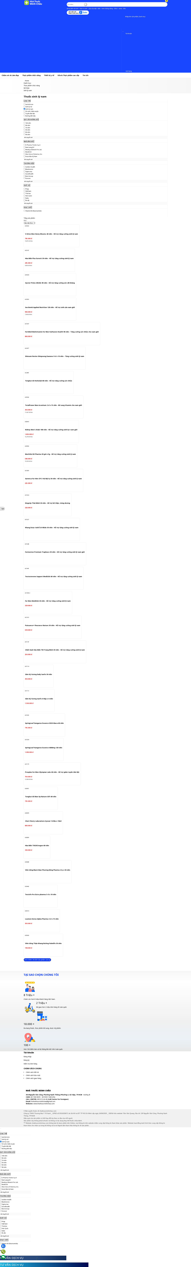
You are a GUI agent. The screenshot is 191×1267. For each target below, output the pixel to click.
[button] (123, 16)
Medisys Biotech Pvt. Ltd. (33, 150)
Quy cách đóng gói (31, 119)
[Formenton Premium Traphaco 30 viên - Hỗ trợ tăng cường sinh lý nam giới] (52, 546)
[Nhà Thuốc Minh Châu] (33, 5)
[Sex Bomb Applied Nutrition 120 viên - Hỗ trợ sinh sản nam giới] (47, 302)
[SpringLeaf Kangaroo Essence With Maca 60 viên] (42, 717)
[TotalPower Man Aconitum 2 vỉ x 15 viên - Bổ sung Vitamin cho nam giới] (51, 399)
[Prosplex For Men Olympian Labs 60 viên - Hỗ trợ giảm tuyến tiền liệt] (50, 766)
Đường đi (86, 1095)
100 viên (28, 123)
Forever (28, 178)
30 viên (27, 130)
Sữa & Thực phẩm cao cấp (68, 75)
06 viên (27, 125)
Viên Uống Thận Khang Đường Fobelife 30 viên (43, 943)
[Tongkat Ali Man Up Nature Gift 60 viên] (39, 791)
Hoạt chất (28, 207)
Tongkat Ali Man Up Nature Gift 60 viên (40, 797)
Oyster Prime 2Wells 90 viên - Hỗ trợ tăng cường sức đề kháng (50, 283)
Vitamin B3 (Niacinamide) (33, 211)
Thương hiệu (29, 163)
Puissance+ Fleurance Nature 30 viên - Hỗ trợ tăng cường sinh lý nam (52, 625)
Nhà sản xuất (29, 141)
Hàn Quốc (28, 196)
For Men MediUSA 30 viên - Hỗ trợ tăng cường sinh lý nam (48, 601)
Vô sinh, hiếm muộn (31, 111)
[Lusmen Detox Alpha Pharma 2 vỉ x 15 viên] (40, 913)
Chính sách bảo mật (33, 1075)
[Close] (0, 1128)
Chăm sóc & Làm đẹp (10, 75)
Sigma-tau (28, 171)
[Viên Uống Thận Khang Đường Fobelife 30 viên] (41, 938)
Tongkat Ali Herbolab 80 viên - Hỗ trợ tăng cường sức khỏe (48, 381)
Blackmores (29, 169)
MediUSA (28, 152)
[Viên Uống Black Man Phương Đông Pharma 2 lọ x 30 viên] (45, 864)
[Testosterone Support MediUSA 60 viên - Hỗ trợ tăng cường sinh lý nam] (51, 571)
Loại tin (27, 101)
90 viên (27, 134)
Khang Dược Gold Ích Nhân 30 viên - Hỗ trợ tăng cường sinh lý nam (51, 528)
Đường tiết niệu (30, 116)
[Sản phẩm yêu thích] (123, 31)
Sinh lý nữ (28, 107)
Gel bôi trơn (29, 104)
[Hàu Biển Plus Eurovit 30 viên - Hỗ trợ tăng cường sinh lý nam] (47, 253)
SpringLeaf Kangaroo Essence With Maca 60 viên (44, 723)
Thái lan (28, 193)
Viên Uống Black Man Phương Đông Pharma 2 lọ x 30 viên (47, 870)
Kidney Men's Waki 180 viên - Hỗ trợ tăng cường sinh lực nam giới (51, 430)
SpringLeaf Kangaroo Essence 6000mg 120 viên (43, 748)
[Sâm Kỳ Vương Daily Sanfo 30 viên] (37, 669)
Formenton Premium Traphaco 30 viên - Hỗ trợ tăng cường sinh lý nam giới (55, 552)
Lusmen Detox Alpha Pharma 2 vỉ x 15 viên (42, 919)
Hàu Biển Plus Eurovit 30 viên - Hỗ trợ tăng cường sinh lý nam (49, 258)
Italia (27, 198)
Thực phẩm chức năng (31, 75)
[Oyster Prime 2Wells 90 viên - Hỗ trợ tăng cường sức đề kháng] (47, 277)
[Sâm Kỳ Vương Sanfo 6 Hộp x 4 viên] (38, 693)
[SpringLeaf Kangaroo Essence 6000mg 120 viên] (42, 742)
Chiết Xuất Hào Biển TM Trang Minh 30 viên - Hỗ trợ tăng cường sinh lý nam (55, 650)
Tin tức (86, 75)
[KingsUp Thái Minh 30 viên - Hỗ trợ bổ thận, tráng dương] (45, 497)
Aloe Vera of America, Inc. (33, 154)
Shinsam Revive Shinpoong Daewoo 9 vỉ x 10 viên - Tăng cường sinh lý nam (54, 356)
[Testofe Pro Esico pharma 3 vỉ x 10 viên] (39, 889)
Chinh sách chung (33, 1068)
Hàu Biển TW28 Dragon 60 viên (37, 846)
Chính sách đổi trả (32, 1072)
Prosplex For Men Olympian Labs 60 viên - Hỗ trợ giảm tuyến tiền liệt (52, 772)
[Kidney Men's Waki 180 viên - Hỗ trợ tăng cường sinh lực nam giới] (48, 424)
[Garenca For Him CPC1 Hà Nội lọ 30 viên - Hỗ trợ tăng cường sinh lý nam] (51, 473)
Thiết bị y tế (49, 75)
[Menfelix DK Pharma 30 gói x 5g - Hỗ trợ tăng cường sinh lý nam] (48, 448)
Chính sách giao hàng (33, 1078)
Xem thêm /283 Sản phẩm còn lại (37, 960)
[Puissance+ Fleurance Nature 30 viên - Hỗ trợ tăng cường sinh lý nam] (50, 620)
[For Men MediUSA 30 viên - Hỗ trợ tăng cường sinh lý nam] (46, 595)
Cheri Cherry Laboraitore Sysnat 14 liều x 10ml (43, 821)
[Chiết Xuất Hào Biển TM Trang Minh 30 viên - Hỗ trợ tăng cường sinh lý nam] (52, 644)
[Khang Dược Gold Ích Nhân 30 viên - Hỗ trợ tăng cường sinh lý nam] (49, 522)
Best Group (29, 176)
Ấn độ (27, 200)
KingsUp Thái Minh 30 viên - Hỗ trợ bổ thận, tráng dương (47, 503)
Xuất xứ (27, 185)
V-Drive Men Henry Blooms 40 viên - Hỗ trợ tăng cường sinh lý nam (51, 234)
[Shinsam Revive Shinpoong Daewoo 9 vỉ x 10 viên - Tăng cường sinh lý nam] (52, 350)
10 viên (27, 128)
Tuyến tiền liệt (30, 114)
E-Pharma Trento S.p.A (32, 145)
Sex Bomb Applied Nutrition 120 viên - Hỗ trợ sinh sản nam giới (50, 307)
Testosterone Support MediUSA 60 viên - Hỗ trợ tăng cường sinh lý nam (53, 577)
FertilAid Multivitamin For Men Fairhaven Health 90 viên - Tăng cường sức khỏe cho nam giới (62, 332)
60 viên (27, 132)
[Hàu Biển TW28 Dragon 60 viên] (36, 840)
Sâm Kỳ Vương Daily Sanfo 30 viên (38, 674)
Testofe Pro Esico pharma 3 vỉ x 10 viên (40, 894)
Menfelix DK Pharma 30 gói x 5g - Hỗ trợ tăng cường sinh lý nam (50, 454)
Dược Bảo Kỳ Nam (31, 156)
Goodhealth (29, 174)
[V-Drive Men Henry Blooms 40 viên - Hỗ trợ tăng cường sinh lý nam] (49, 228)
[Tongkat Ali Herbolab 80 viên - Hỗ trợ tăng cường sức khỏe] (46, 375)
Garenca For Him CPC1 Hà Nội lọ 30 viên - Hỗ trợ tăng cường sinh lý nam (53, 479)
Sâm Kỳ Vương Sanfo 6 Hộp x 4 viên (39, 699)
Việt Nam (28, 191)
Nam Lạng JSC (29, 147)
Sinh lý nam (29, 109)
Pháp (27, 189)
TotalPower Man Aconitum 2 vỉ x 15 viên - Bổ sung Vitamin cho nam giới (53, 405)
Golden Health (30, 167)
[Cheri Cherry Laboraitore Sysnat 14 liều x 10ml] (41, 815)
